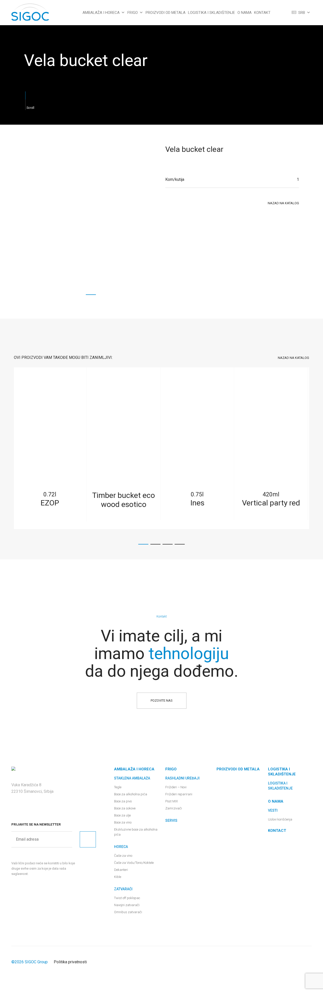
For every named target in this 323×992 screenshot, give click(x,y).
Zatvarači (123, 889)
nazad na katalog (283, 203)
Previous (8, 448)
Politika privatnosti (70, 962)
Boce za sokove (125, 808)
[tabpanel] (91, 221)
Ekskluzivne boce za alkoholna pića (135, 832)
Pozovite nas (162, 700)
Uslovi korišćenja (280, 819)
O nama (244, 12)
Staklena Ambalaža (132, 778)
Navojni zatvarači (127, 905)
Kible (117, 877)
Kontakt (262, 12)
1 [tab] (91, 294)
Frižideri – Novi (175, 787)
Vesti (273, 810)
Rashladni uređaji (182, 778)
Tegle (117, 787)
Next (314, 448)
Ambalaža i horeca (101, 12)
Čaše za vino (123, 856)
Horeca (121, 847)
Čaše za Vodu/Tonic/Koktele (134, 863)
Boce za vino (122, 822)
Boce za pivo (123, 801)
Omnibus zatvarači (128, 912)
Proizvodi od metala (165, 12)
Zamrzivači (173, 808)
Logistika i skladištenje (211, 12)
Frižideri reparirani (178, 794)
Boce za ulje (122, 815)
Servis (171, 820)
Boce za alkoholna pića (130, 794)
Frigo (132, 12)
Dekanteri (121, 870)
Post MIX (171, 801)
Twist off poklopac (127, 898)
